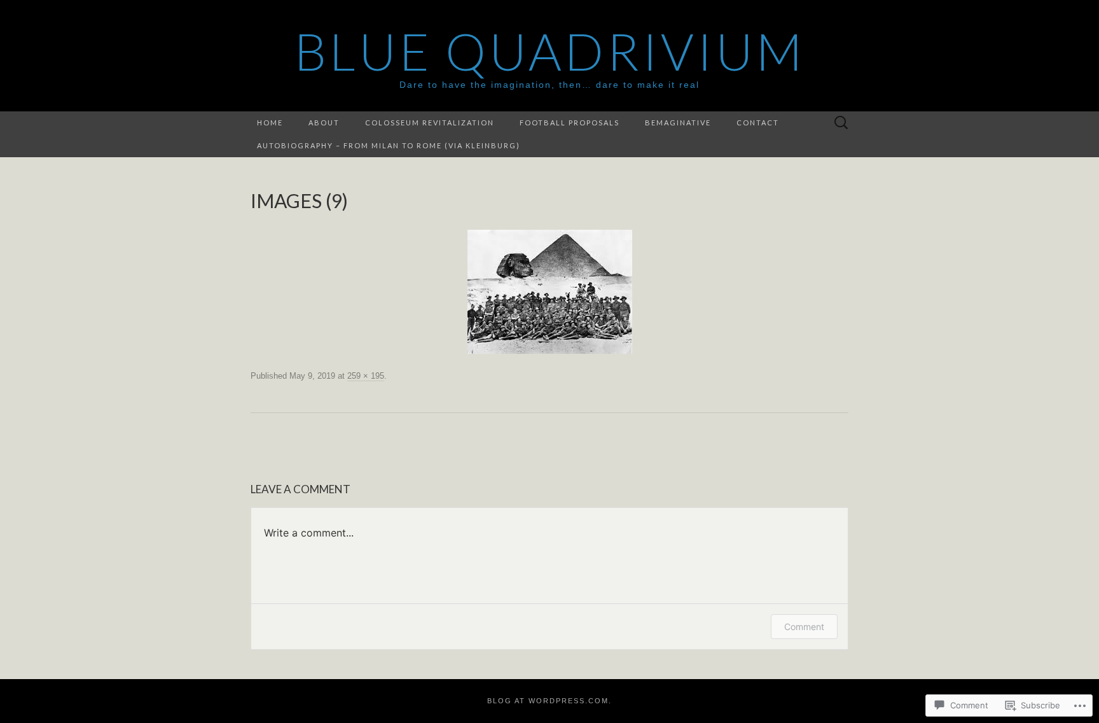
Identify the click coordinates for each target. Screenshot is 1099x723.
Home (270, 122)
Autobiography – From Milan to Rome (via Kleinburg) (388, 145)
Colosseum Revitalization (429, 122)
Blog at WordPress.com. (549, 701)
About (324, 122)
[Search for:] (841, 123)
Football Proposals (569, 122)
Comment (804, 626)
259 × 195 (365, 376)
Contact (757, 122)
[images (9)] (549, 291)
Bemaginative (678, 122)
